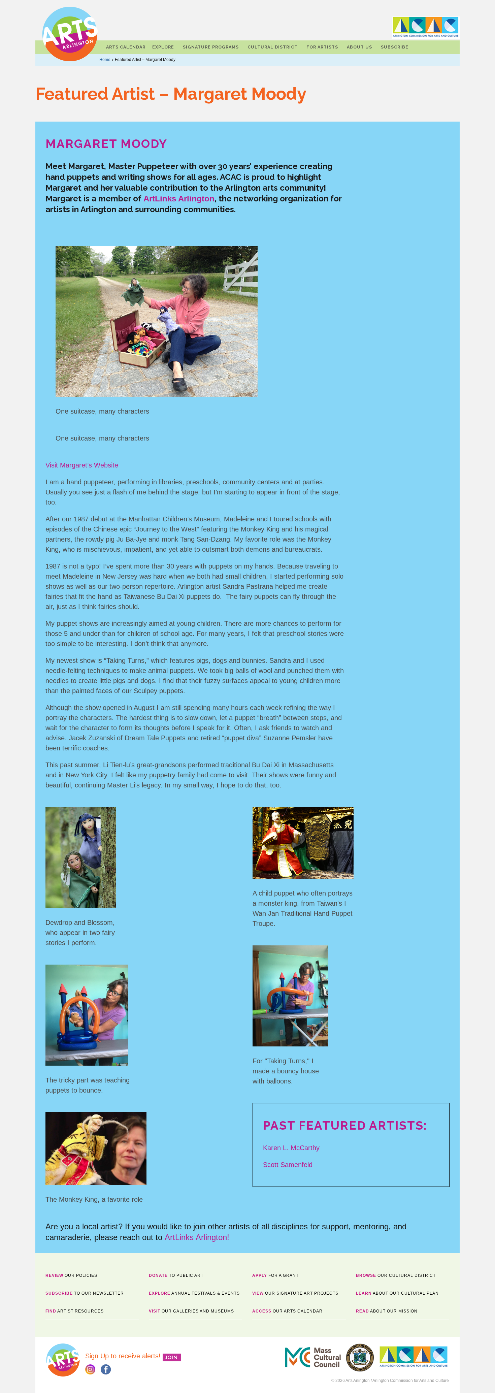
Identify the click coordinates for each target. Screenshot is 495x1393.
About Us (359, 47)
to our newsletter (84, 1293)
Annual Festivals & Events (194, 1293)
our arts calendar (287, 1311)
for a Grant (275, 1275)
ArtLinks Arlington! (198, 1237)
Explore (163, 47)
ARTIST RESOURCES (74, 1311)
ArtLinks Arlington (178, 198)
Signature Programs (211, 47)
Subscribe (394, 47)
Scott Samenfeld (287, 1164)
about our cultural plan (397, 1293)
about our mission (387, 1311)
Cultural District (273, 47)
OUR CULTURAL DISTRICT (396, 1275)
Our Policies (71, 1275)
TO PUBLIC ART (176, 1275)
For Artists (322, 47)
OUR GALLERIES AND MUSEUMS (191, 1311)
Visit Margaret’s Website (81, 465)
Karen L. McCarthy (291, 1148)
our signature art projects (295, 1293)
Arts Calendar (125, 47)
